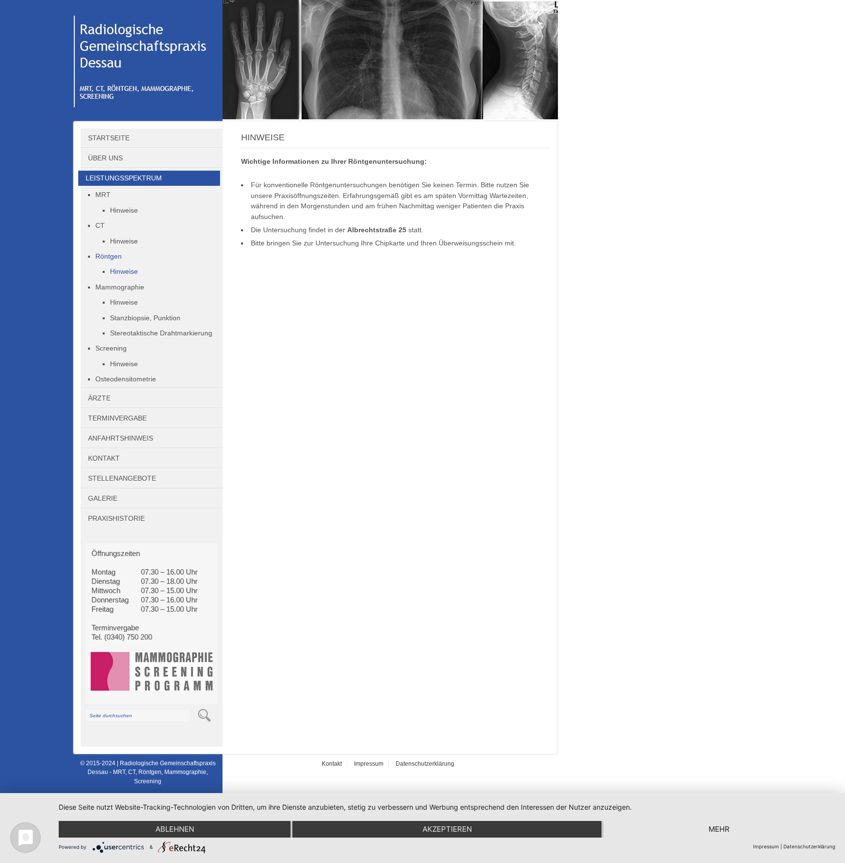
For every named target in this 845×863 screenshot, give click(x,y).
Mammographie (119, 287)
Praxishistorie (116, 518)
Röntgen (108, 256)
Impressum (368, 763)
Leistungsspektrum (124, 178)
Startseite (109, 138)
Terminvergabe (117, 418)
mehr (719, 829)
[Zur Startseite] (144, 116)
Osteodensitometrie (125, 379)
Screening (111, 348)
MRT (103, 195)
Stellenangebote (122, 478)
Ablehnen (175, 829)
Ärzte (99, 398)
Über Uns (105, 158)
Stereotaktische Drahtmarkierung (161, 333)
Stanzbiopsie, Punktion (145, 318)
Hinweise (124, 210)
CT (100, 225)
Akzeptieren (447, 829)
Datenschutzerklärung (425, 763)
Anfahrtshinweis (120, 438)
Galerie (102, 498)
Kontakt (104, 458)
